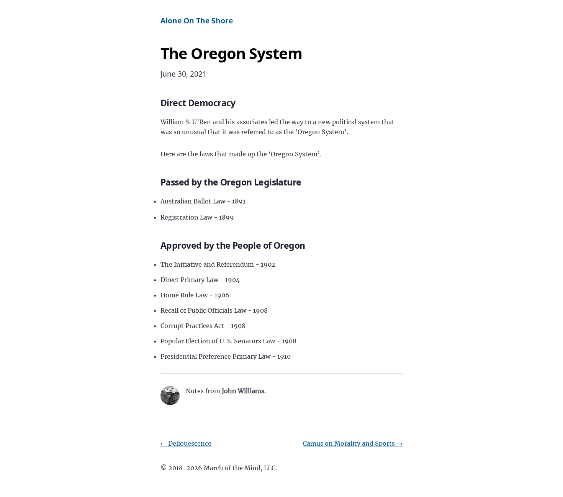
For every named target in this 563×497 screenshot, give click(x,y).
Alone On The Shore (196, 20)
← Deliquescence (185, 443)
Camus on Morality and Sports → (353, 443)
